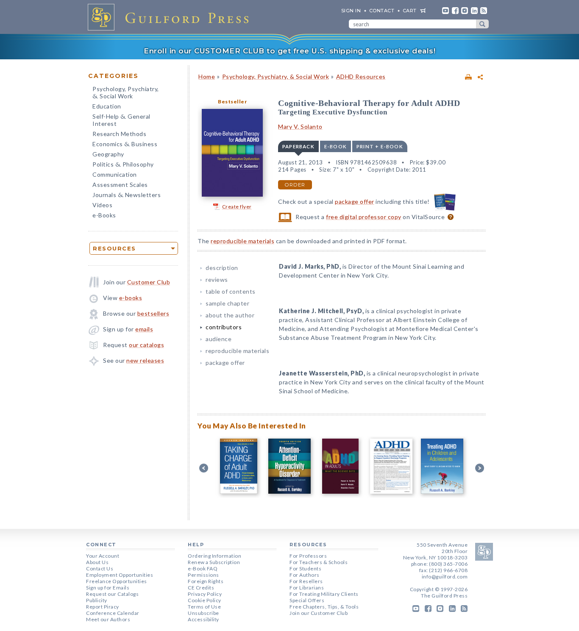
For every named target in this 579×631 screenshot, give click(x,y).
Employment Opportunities (119, 575)
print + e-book (379, 146)
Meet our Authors (108, 619)
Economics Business (124, 144)
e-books (130, 297)
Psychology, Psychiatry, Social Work (125, 93)
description (222, 267)
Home (206, 76)
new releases (145, 360)
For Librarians (307, 587)
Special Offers (307, 600)
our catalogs (146, 344)
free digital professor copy (363, 216)
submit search (482, 23)
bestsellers (153, 313)
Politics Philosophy (123, 165)
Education (106, 106)
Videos (102, 204)
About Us (97, 562)
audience (218, 338)
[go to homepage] (171, 17)
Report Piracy (102, 606)
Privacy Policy (205, 594)
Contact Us (99, 568)
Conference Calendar (112, 613)
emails (144, 329)
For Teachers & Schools (319, 562)
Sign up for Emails (107, 587)
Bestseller (232, 101)
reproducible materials (242, 241)
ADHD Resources (361, 76)
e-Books (104, 215)
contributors (224, 327)
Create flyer (237, 206)
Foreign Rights (205, 581)
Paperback (298, 146)
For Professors (308, 556)
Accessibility (203, 619)
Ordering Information (214, 556)
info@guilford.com (445, 576)
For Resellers (306, 581)
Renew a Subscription (214, 562)
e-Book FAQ (202, 568)
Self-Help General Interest (121, 120)
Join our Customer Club (319, 613)
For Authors (305, 575)
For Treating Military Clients (324, 594)
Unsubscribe (203, 613)
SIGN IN (351, 11)
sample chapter (227, 303)
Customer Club (148, 282)
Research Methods (119, 133)
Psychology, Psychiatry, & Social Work (275, 76)
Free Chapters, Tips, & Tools (324, 606)
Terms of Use (204, 606)
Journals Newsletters (126, 195)
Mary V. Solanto (300, 126)
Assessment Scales (120, 184)
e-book (335, 146)
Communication (114, 174)
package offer (354, 201)
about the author (230, 315)
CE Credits (201, 587)
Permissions (203, 575)
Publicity (96, 600)
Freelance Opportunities (116, 581)
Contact (382, 11)
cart (410, 11)
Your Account (102, 556)
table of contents (231, 291)
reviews (217, 279)
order (295, 185)
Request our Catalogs (112, 594)
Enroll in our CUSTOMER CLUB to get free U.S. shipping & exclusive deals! (289, 51)
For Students (305, 568)
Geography (108, 154)
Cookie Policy (204, 600)
